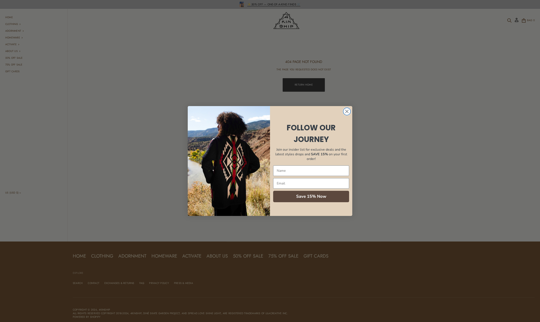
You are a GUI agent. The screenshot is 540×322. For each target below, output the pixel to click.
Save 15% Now (311, 196)
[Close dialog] (347, 111)
